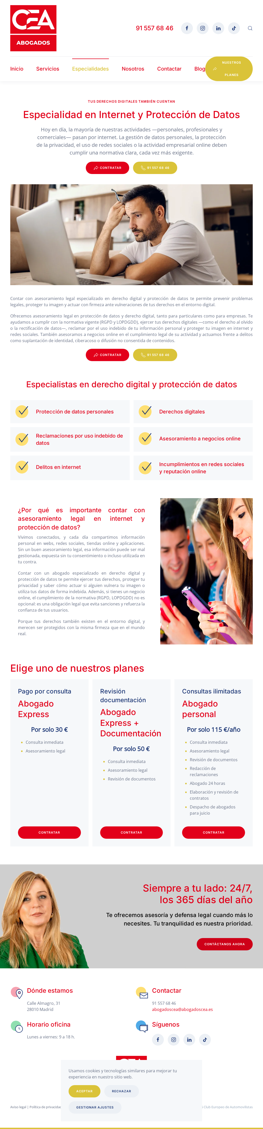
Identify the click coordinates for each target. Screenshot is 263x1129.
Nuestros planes (231, 69)
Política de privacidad (46, 1107)
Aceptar (84, 1091)
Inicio (16, 69)
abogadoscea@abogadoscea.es (182, 1009)
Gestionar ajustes (95, 1107)
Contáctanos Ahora (224, 944)
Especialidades (90, 69)
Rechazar (121, 1091)
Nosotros (133, 69)
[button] (250, 28)
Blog (199, 69)
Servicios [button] (47, 69)
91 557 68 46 (154, 28)
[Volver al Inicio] (33, 28)
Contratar (110, 168)
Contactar (169, 69)
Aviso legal (18, 1107)
